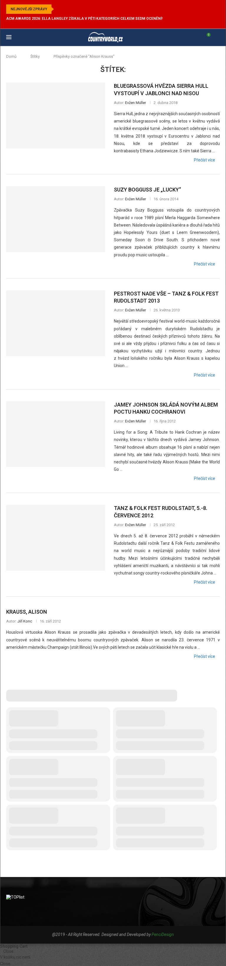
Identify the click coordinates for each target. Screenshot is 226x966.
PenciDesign (163, 934)
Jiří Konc (24, 621)
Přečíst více (204, 160)
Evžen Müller (135, 102)
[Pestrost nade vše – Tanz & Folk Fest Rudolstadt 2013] (55, 323)
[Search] (217, 37)
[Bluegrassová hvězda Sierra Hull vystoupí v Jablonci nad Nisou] (55, 115)
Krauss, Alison (26, 612)
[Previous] (59, 9)
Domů (11, 56)
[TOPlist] (15, 897)
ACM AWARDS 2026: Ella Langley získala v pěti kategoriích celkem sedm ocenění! (84, 18)
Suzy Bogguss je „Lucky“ (147, 189)
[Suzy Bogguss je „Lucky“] (55, 219)
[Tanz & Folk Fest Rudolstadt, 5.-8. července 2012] (55, 538)
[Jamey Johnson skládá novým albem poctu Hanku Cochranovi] (55, 434)
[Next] (67, 9)
